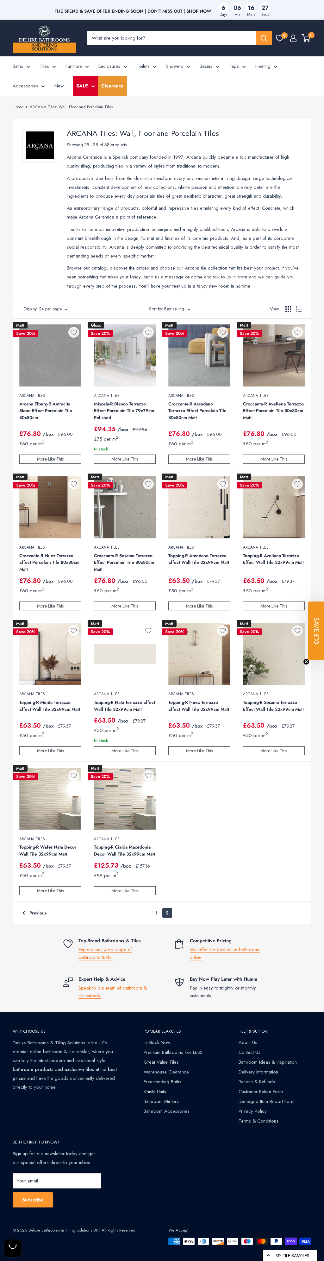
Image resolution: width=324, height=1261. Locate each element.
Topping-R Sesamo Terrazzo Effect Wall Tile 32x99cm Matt (273, 705)
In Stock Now (157, 1042)
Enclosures (109, 66)
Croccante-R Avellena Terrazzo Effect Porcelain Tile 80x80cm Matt (273, 411)
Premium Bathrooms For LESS (173, 1052)
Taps (234, 66)
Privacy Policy (253, 1111)
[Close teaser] (306, 662)
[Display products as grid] (288, 309)
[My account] (293, 38)
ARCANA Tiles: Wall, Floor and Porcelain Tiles (71, 107)
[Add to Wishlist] (73, 332)
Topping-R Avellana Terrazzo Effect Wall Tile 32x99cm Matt (273, 559)
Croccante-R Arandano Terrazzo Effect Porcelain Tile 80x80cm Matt (197, 411)
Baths (18, 66)
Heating (263, 66)
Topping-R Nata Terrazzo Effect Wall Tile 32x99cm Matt (124, 705)
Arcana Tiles (32, 395)
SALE (82, 85)
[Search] (264, 38)
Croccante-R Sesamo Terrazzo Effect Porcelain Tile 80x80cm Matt (124, 562)
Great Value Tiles (161, 1062)
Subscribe (32, 1199)
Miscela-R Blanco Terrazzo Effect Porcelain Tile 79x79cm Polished (124, 411)
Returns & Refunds (257, 1081)
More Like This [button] (50, 459)
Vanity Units (155, 1091)
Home (18, 107)
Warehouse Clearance (166, 1071)
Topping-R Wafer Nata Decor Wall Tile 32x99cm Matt (47, 850)
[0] (279, 38)
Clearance (112, 85)
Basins (206, 66)
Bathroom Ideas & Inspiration (268, 1062)
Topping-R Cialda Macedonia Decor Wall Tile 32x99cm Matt (124, 850)
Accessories (25, 85)
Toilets (143, 66)
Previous (38, 913)
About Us (248, 1042)
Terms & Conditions (258, 1121)
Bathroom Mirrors (161, 1101)
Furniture (73, 66)
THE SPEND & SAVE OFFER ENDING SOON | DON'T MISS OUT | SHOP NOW (133, 11)
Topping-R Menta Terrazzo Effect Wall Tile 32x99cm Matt (49, 705)
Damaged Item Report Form (267, 1101)
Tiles (44, 66)
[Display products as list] (299, 309)
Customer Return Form (261, 1091)
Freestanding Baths (162, 1081)
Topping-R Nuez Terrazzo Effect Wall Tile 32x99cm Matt (198, 705)
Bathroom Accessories (167, 1111)
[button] (316, 631)
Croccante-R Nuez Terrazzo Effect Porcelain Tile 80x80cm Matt (49, 562)
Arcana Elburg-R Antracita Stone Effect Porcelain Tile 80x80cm (45, 411)
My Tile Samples (292, 1255)
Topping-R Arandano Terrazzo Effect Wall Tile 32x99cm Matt (198, 559)
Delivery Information (258, 1071)
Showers (174, 66)
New (59, 85)
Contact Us (249, 1052)
